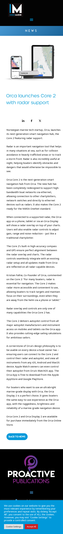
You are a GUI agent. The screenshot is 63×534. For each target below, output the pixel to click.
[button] (31, 19)
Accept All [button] (31, 526)
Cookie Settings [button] (13, 526)
